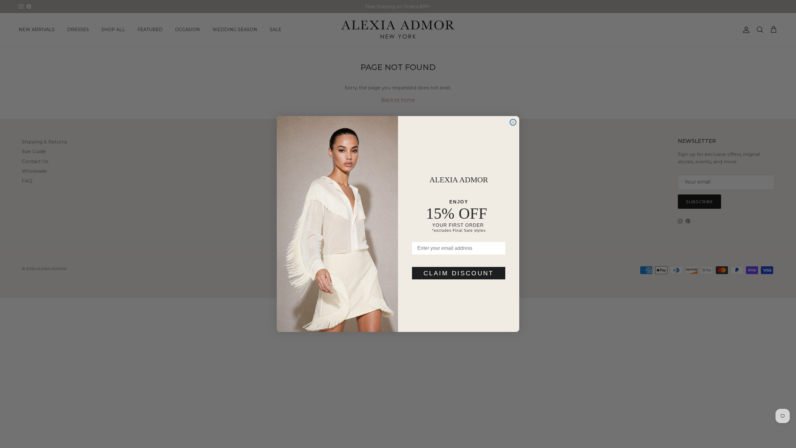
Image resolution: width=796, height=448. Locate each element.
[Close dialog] (513, 122)
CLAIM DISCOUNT (458, 273)
